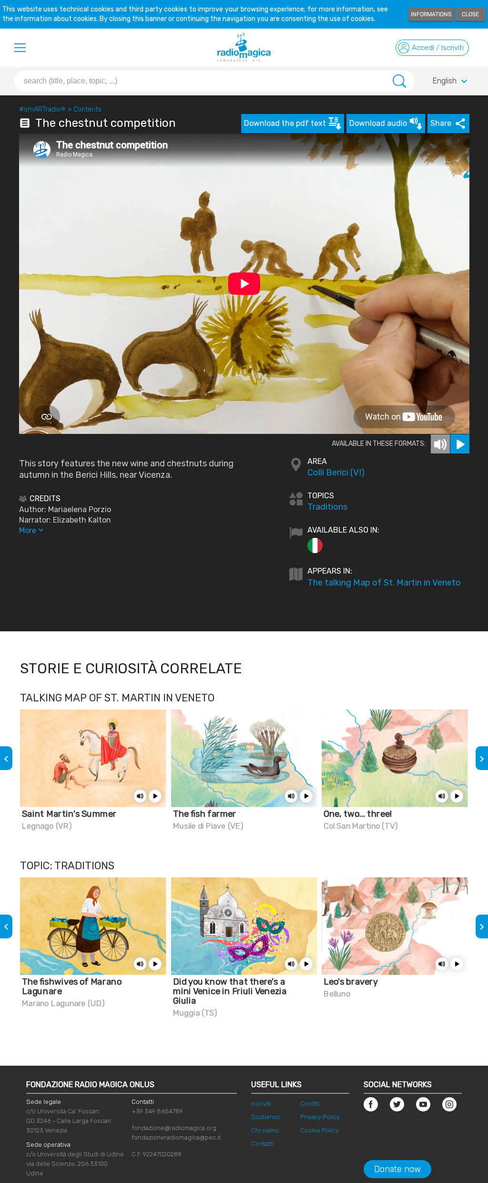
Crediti (309, 1103)
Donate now (397, 1169)
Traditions (327, 507)
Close (470, 14)
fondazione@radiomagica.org (174, 1128)
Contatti (262, 1143)
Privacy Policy (320, 1117)
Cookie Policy (319, 1130)
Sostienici (265, 1117)
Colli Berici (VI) (336, 472)
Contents (87, 109)
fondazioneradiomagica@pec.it (176, 1137)
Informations (431, 14)
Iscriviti (261, 1103)
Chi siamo (265, 1130)
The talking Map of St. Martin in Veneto (384, 582)
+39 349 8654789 (157, 1111)
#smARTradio (42, 109)
